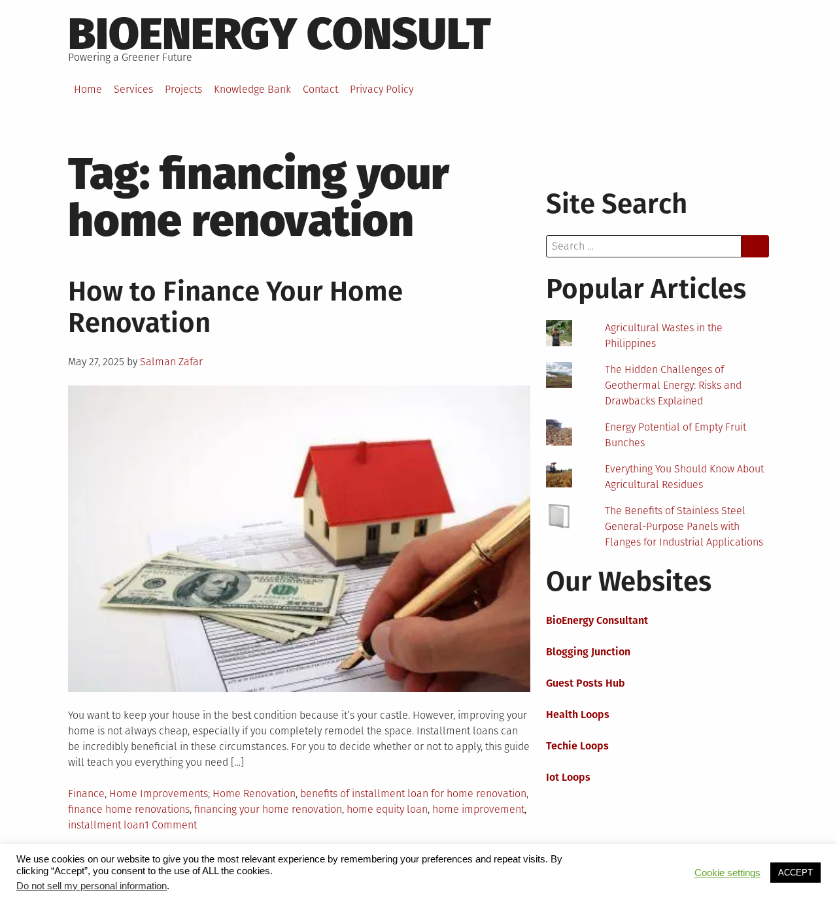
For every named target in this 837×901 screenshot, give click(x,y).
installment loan (106, 825)
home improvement (478, 809)
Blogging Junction (588, 652)
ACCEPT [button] (795, 872)
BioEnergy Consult (279, 34)
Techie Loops (577, 746)
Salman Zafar (171, 361)
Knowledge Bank (252, 89)
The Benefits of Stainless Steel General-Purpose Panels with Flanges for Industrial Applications (684, 526)
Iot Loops (568, 777)
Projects (183, 89)
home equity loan (387, 809)
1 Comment (171, 825)
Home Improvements (158, 793)
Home (88, 89)
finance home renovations (129, 809)
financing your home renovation (268, 809)
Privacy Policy (381, 89)
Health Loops (577, 714)
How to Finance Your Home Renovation (235, 307)
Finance (86, 793)
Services (133, 89)
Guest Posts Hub (585, 683)
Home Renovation (254, 793)
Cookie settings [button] (727, 873)
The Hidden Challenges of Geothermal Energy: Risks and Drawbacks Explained (673, 385)
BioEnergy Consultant (597, 620)
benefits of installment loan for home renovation (413, 793)
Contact (320, 89)
